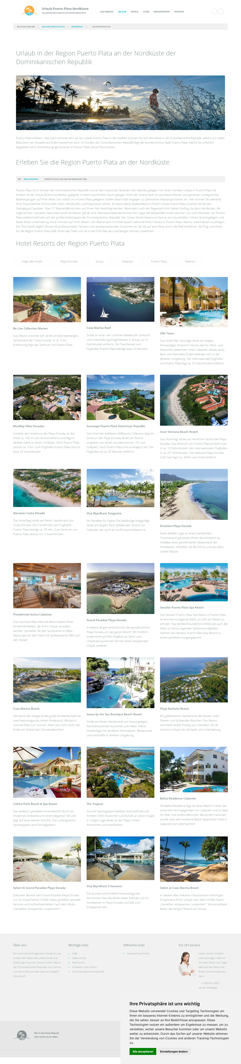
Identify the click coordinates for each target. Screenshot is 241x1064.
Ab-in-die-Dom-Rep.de (46, 1033)
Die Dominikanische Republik (88, 971)
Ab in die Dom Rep (26, 26)
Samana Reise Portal (138, 953)
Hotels (134, 11)
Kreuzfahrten (162, 11)
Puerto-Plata (159, 261)
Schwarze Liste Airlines (84, 967)
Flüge (146, 11)
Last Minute (106, 11)
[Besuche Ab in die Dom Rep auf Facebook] (214, 11)
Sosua (99, 261)
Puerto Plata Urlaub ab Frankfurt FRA (66, 179)
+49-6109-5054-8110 (101, 26)
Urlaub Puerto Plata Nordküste (65, 9)
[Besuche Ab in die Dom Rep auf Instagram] (221, 11)
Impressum (78, 962)
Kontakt (179, 11)
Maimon (190, 261)
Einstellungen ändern (174, 1051)
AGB (74, 953)
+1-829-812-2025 (210, 983)
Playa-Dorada (69, 261)
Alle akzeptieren (143, 1051)
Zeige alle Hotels (32, 261)
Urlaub (122, 11)
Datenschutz (79, 958)
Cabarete (127, 261)
